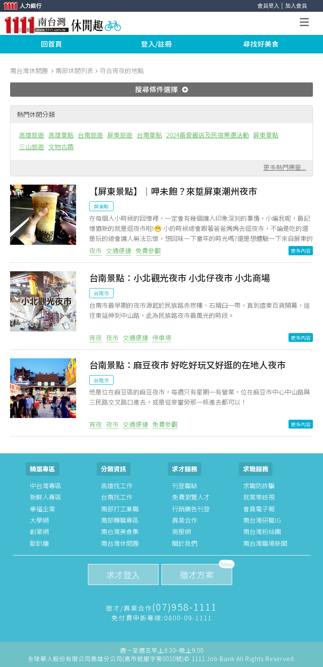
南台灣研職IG (262, 520)
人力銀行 (19, 7)
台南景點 (149, 134)
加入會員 (296, 6)
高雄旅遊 (31, 134)
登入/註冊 (156, 44)
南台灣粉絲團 (262, 531)
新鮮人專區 (45, 496)
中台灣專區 (45, 485)
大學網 (39, 520)
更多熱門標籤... (284, 167)
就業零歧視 (259, 496)
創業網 (39, 531)
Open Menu (307, 23)
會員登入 (268, 6)
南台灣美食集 (120, 531)
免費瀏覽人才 (191, 496)
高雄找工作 (116, 485)
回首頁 (51, 44)
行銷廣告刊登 (191, 508)
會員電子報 (259, 508)
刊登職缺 (184, 485)
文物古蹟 (61, 146)
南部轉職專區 (120, 520)
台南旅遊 (90, 134)
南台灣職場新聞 (265, 543)
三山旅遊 (31, 146)
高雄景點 (61, 134)
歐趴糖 (39, 543)
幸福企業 (42, 508)
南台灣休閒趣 (120, 543)
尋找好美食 (261, 44)
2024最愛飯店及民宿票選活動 (207, 134)
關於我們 (184, 543)
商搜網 (181, 531)
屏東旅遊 (119, 134)
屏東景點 (265, 134)
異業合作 (184, 520)
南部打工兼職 (120, 508)
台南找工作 (116, 496)
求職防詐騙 (259, 485)
